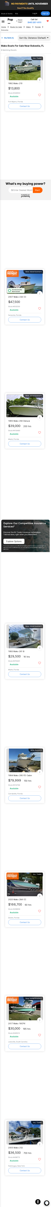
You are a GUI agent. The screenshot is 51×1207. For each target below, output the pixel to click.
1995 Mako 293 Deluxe (19, 421)
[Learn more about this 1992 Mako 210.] (24, 68)
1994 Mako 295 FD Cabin (20, 775)
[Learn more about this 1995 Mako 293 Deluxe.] (24, 406)
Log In (34, 13)
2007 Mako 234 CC (17, 297)
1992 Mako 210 (15, 83)
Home (3, 27)
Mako (28, 27)
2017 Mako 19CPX (16, 1023)
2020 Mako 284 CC (17, 899)
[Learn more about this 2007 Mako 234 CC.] (24, 282)
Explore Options (14, 541)
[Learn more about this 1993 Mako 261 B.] (24, 636)
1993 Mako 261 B (16, 651)
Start (37, 190)
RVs (16, 14)
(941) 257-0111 (34, 22)
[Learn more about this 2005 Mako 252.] (24, 1132)
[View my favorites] (47, 21)
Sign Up (45, 13)
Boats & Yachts (7, 14)
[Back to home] (10, 21)
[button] (38, 1201)
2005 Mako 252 (15, 1148)
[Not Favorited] (39, 94)
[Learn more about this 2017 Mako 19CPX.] (24, 1008)
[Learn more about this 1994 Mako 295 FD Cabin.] (24, 760)
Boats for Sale (16, 27)
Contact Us (25, 106)
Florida (38, 27)
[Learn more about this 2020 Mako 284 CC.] (24, 884)
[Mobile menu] (3, 21)
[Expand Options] (39, 80)
